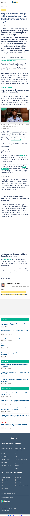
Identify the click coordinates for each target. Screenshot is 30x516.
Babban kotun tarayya (7, 294)
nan (9, 275)
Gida (2, 7)
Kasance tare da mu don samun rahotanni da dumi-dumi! (13, 59)
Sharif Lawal (17, 23)
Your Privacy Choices (17, 515)
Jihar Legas (4, 291)
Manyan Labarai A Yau (21, 294)
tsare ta (22, 155)
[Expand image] (28, 108)
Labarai (7, 7)
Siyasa (2, 326)
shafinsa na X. (16, 140)
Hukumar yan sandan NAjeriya (17, 291)
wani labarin (6, 259)
